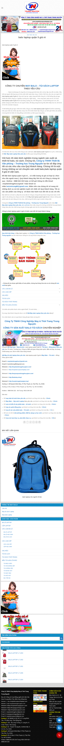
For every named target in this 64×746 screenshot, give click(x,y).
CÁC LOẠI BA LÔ (7, 529)
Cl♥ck (48, 398)
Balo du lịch (20, 347)
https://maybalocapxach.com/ (16, 710)
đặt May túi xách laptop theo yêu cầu (13, 355)
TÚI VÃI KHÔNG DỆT (9, 566)
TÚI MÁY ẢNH (7, 573)
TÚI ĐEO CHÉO (8, 563)
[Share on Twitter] (30, 422)
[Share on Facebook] (27, 422)
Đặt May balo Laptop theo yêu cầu (15, 154)
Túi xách (45, 347)
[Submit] (61, 638)
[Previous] (1, 467)
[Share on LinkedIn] (39, 422)
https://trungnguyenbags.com (16, 707)
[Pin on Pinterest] (36, 422)
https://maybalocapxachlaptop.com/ (19, 369)
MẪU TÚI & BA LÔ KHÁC (9, 560)
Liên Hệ (4, 508)
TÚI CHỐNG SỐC (8, 568)
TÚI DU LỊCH (6, 554)
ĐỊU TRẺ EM (7, 578)
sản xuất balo (26, 205)
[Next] (62, 467)
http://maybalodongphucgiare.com (16, 703)
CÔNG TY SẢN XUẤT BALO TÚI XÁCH (23, 328)
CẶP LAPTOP (6, 525)
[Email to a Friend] (33, 422)
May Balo (45, 355)
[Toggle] (60, 288)
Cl (52, 404)
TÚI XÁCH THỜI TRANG (9, 557)
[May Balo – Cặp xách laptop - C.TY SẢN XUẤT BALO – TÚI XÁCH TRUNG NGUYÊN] (32, 8)
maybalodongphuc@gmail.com (15, 712)
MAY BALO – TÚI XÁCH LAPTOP (42, 86)
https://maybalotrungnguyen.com (17, 705)
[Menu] (2, 8)
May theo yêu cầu (32, 34)
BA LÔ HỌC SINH (8, 534)
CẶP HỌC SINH (8, 546)
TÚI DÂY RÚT (7, 575)
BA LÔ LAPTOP (7, 522)
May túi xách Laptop (8, 511)
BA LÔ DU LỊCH (8, 537)
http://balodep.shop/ (15, 377)
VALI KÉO (5, 550)
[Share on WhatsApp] (24, 422)
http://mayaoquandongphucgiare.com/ (21, 373)
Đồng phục (52, 347)
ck (55, 404)
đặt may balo (11, 347)
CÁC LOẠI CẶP (7, 541)
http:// (20, 367)
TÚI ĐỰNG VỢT (8, 570)
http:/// (19, 381)
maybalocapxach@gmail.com (15, 716)
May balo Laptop (7, 515)
